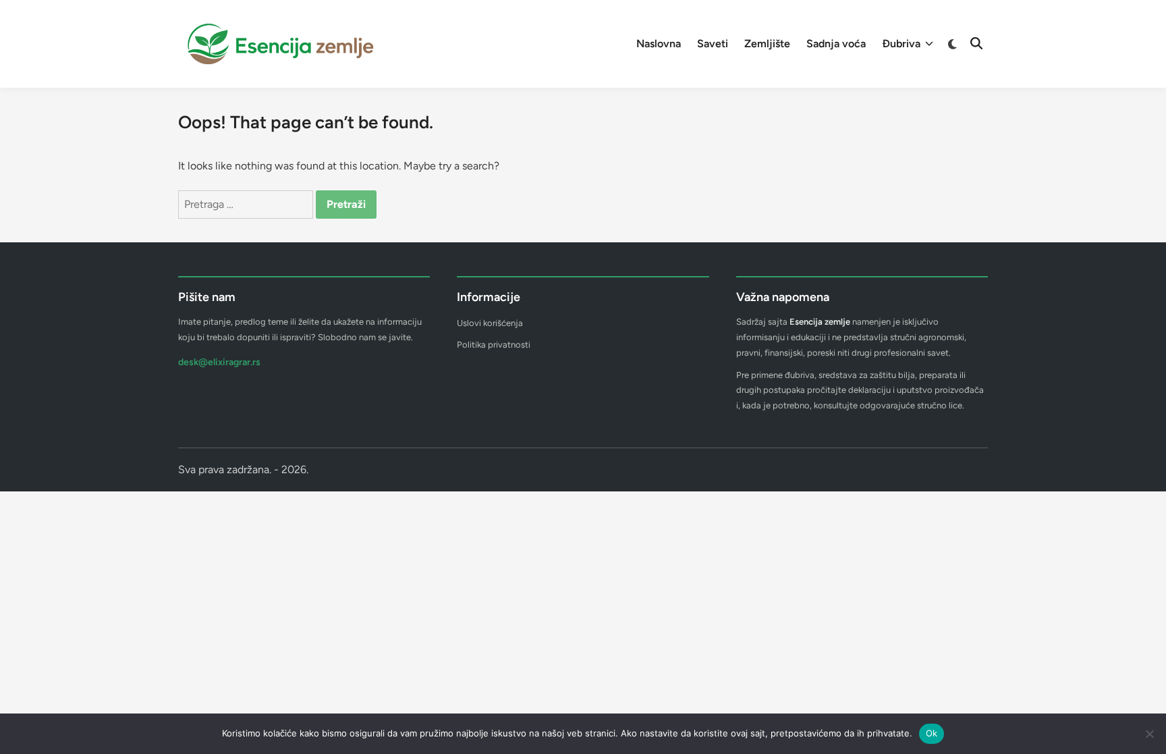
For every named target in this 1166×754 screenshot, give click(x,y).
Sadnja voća (836, 43)
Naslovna (658, 43)
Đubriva (901, 43)
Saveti (712, 43)
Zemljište (767, 43)
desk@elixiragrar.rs (219, 362)
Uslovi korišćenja (490, 323)
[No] (1149, 733)
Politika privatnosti (493, 345)
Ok (932, 733)
